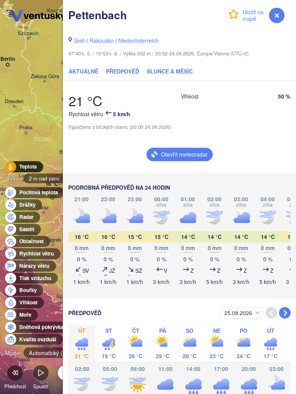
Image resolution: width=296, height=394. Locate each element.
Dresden (14, 101)
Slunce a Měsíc (170, 71)
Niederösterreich (138, 40)
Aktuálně (83, 71)
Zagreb (53, 240)
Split (61, 296)
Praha (25, 127)
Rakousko (101, 40)
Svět (79, 40)
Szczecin (28, 33)
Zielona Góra (44, 76)
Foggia (45, 345)
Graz (43, 207)
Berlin (7, 59)
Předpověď (122, 71)
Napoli (23, 359)
